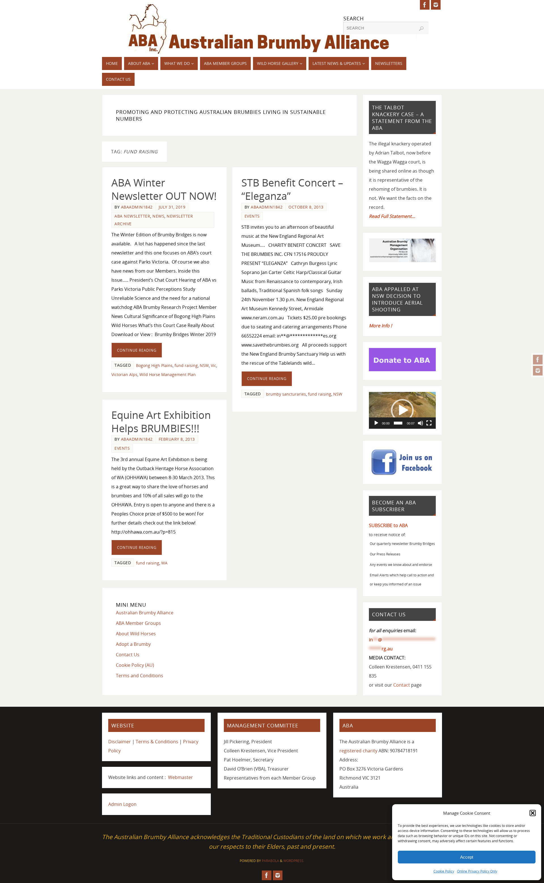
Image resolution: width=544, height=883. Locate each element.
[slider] (398, 423)
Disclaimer (119, 741)
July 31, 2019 (172, 207)
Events (252, 216)
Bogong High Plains (154, 365)
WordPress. (293, 860)
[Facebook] (538, 359)
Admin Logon (122, 804)
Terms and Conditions (139, 675)
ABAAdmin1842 (137, 207)
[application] (402, 410)
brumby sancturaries (286, 394)
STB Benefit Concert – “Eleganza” (292, 189)
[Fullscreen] (429, 423)
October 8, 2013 (306, 207)
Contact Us (127, 654)
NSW (204, 365)
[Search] (421, 28)
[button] (533, 813)
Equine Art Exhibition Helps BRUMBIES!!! (161, 421)
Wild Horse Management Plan (167, 374)
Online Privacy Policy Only (477, 871)
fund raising (186, 365)
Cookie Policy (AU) (135, 665)
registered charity (358, 751)
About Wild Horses (136, 634)
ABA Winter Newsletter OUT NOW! (164, 189)
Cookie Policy (444, 871)
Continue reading (136, 350)
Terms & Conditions (157, 741)
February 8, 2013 (177, 439)
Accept (466, 857)
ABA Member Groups (138, 623)
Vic (213, 365)
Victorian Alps (124, 374)
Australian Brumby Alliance (144, 613)
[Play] (376, 423)
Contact (401, 685)
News (158, 216)
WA (164, 563)
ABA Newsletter (132, 216)
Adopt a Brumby (133, 644)
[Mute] (420, 423)
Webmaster (180, 777)
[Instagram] (538, 370)
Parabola (270, 860)
